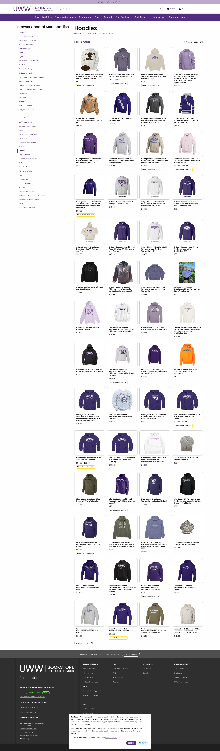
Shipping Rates (119, 677)
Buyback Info (88, 677)
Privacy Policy (111, 738)
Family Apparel (89, 709)
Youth (21, 204)
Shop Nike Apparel (26, 44)
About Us (147, 668)
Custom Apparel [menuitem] (103, 17)
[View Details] (89, 59)
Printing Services (188, 677)
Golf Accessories (25, 106)
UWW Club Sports (25, 122)
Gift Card (22, 98)
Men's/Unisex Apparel (92, 691)
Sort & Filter (82, 42)
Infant (21, 130)
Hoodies (23, 151)
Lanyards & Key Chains (27, 142)
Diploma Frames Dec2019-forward (32, 89)
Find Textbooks (89, 668)
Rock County (24, 179)
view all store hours (28, 712)
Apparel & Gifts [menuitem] (42, 17)
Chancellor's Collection (28, 40)
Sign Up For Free (131, 654)
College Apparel (25, 73)
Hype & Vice (23, 57)
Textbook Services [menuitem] (64, 17)
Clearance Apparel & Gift (28, 61)
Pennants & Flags (25, 171)
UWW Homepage (188, 682)
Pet (20, 175)
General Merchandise (96, 34)
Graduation (178, 673)
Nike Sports (23, 167)
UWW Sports (23, 138)
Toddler (22, 187)
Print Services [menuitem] (122, 17)
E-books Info (88, 673)
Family (21, 53)
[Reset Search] (160, 9)
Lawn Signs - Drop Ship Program (31, 77)
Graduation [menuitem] (85, 17)
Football (22, 65)
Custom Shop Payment (27, 81)
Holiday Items (24, 114)
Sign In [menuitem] (184, 9)
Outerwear (23, 163)
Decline (131, 743)
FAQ (114, 673)
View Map (25, 739)
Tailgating (22, 102)
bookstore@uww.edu (28, 729)
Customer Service (120, 668)
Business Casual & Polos (28, 159)
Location (147, 673)
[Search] (59, 9)
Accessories (88, 700)
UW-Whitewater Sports (27, 191)
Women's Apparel (90, 695)
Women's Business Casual (29, 200)
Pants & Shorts (24, 155)
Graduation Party (25, 69)
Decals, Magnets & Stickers (29, 85)
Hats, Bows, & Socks (26, 110)
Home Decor (24, 118)
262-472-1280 (25, 726)
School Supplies (25, 183)
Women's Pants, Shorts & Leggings (32, 195)
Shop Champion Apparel (28, 36)
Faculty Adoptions (188, 668)
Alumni (21, 146)
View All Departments (27, 208)
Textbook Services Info (97, 682)
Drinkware (23, 93)
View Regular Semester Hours (32, 696)
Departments (79, 34)
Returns (116, 682)
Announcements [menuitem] (177, 17)
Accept (142, 743)
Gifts (84, 704)
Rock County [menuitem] (141, 17)
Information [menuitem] (158, 17)
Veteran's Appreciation (28, 126)
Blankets (22, 32)
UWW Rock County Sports (28, 134)
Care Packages (25, 49)
